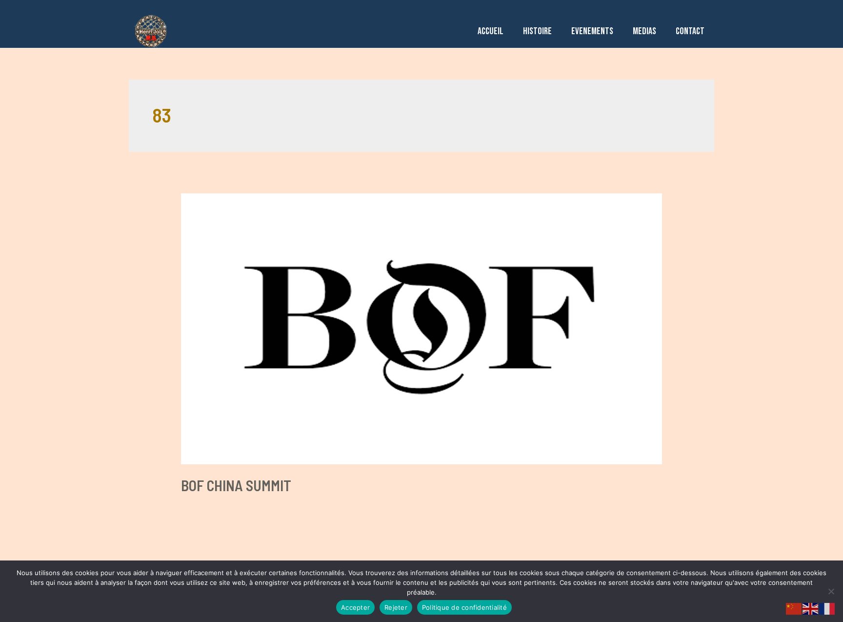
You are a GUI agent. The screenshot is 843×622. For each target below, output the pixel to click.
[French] (827, 608)
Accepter (355, 607)
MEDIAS (644, 31)
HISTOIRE (537, 31)
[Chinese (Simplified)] (794, 608)
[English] (811, 608)
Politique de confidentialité (464, 607)
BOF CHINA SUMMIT (236, 485)
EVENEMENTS (592, 31)
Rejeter (395, 607)
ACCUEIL (490, 31)
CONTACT (690, 31)
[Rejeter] (831, 591)
